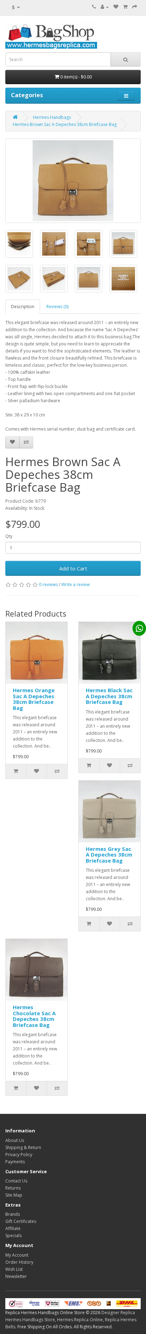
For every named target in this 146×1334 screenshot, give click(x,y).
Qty (8, 536)
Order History (19, 1262)
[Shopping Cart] (125, 7)
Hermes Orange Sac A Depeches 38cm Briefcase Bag (34, 699)
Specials (13, 1235)
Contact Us (16, 1181)
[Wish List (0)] (115, 7)
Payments (15, 1162)
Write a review (75, 584)
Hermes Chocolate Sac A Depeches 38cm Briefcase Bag (34, 1016)
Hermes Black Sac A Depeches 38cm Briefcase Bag (109, 696)
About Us (14, 1140)
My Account (16, 1255)
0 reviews (48, 584)
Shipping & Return (23, 1147)
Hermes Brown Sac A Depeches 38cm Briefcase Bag (65, 124)
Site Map (13, 1195)
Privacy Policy (18, 1155)
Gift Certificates (20, 1221)
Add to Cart (73, 568)
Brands (12, 1214)
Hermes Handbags (52, 117)
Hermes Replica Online (80, 1320)
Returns (13, 1188)
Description (22, 307)
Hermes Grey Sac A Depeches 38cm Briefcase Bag (109, 854)
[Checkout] (134, 7)
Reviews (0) (57, 307)
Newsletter (16, 1276)
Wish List (14, 1269)
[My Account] (105, 7)
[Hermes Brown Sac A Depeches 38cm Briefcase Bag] (73, 180)
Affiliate (13, 1228)
